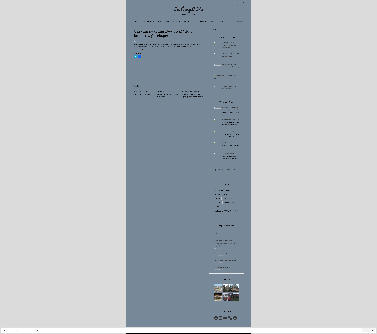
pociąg (224, 198)
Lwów (217, 198)
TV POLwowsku (202, 21)
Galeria (222, 21)
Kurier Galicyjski (189, 21)
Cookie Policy (36, 330)
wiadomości (223, 210)
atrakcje (228, 190)
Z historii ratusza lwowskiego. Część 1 (225, 260)
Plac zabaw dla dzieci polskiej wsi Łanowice (226, 253)
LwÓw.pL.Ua (188, 9)
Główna (136, 21)
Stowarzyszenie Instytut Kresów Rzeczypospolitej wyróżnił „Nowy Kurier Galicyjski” (225, 243)
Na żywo (175, 21)
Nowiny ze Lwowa (163, 21)
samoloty (226, 202)
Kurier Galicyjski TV (148, 21)
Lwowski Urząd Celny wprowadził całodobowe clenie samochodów (167, 94)
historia (225, 194)
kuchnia (233, 194)
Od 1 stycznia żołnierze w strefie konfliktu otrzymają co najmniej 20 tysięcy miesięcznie (192, 94)
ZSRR (216, 214)
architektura (219, 190)
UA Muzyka (240, 21)
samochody (218, 202)
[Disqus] (169, 127)
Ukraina (217, 206)
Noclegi (213, 21)
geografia (217, 194)
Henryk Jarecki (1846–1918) (222, 267)
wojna (236, 210)
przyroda (231, 198)
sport (234, 202)
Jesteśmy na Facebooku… (226, 169)
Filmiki (230, 21)
